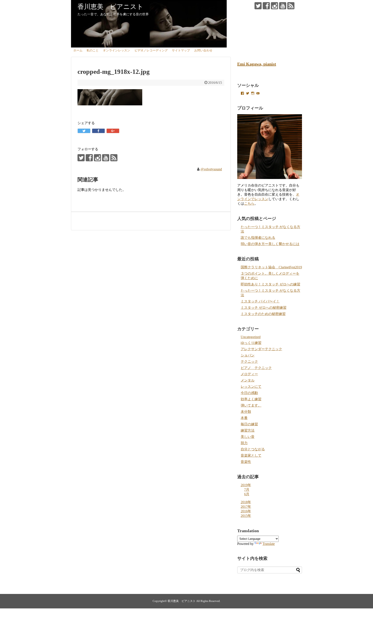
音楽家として (251, 455)
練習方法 (247, 430)
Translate (268, 544)
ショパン (247, 355)
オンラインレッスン (116, 50)
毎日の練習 (249, 424)
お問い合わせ (203, 50)
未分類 (246, 411)
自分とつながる (253, 449)
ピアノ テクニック (256, 368)
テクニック (249, 361)
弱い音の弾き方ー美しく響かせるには (270, 244)
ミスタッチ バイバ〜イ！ (260, 301)
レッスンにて (251, 386)
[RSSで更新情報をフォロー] (290, 5)
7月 (246, 489)
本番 (244, 418)
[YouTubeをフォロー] (282, 5)
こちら (249, 203)
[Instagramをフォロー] (274, 5)
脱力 (244, 443)
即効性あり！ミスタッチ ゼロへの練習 (270, 284)
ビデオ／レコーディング (151, 50)
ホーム (77, 50)
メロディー (249, 374)
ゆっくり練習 (251, 343)
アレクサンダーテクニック (261, 349)
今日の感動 (249, 393)
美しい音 (247, 436)
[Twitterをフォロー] (258, 5)
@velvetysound (211, 169)
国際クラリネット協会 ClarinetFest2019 (271, 267)
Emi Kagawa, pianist (256, 64)
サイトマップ (181, 50)
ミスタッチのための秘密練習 (263, 314)
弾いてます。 (251, 405)
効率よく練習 (251, 399)
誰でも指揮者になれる (258, 237)
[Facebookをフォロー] (266, 5)
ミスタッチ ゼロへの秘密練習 (263, 307)
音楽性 (246, 462)
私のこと (93, 50)
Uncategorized (251, 337)
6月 (246, 494)
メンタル (247, 380)
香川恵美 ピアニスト (110, 6)
